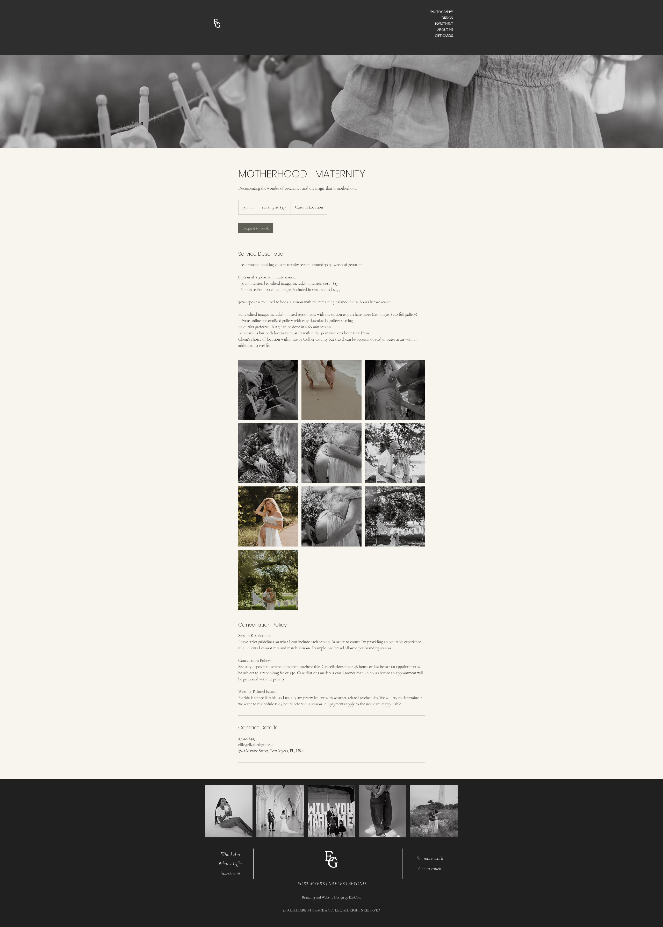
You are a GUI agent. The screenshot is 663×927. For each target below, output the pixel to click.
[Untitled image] (268, 390)
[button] (229, 811)
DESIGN (447, 18)
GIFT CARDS (444, 36)
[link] (255, 228)
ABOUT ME (445, 30)
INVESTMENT (444, 24)
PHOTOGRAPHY (441, 12)
